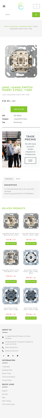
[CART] (36, 6)
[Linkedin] (17, 355)
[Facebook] (8, 355)
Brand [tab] (18, 179)
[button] (4, 6)
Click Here (30, 160)
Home (6, 26)
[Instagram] (12, 355)
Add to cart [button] (11, 243)
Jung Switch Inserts (25, 26)
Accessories (13, 26)
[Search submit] (36, 14)
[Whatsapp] (3, 355)
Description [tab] (9, 179)
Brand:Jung (18, 122)
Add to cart (19, 109)
